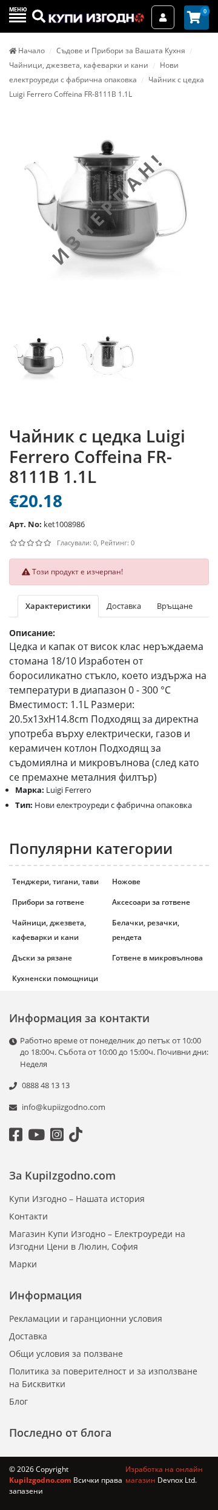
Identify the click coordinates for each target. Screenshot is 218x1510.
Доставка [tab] (124, 605)
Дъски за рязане (42, 958)
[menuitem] (39, 371)
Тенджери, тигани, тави (55, 881)
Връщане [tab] (175, 605)
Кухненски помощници (55, 978)
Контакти (28, 1216)
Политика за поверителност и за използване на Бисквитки (103, 1377)
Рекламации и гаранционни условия (85, 1318)
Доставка (28, 1336)
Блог (18, 1401)
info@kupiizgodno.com (63, 1106)
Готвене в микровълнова (157, 958)
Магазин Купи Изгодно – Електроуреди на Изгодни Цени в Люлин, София (97, 1240)
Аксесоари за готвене (151, 902)
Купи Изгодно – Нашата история (77, 1198)
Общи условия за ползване (66, 1353)
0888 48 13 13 (45, 1085)
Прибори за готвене (48, 902)
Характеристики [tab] (58, 605)
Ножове (126, 881)
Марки (23, 1264)
